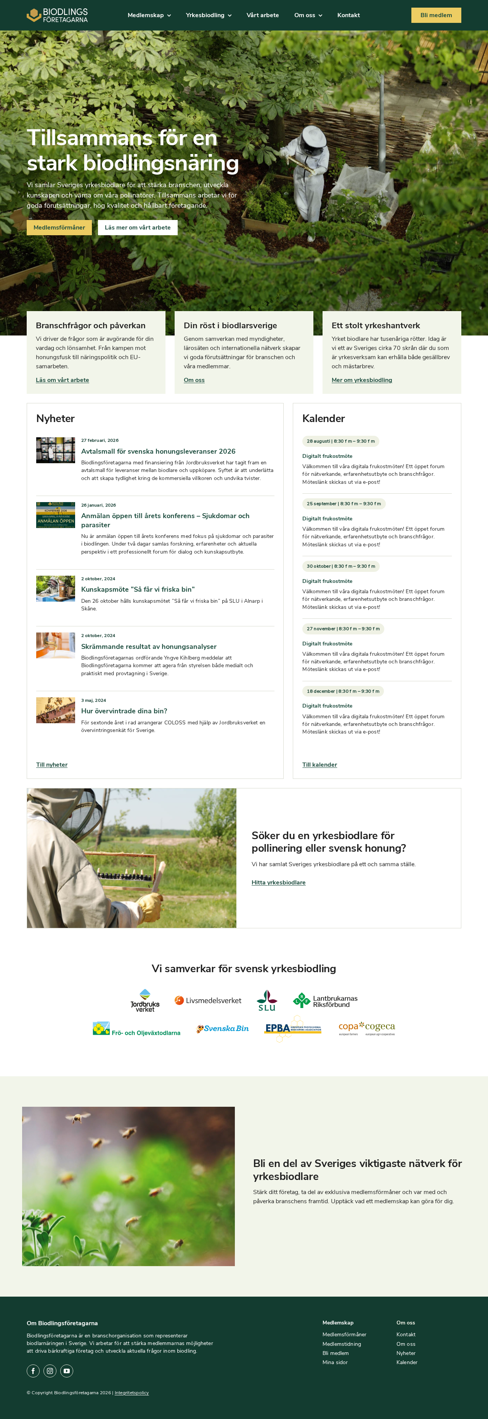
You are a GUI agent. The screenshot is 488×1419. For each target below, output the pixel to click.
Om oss (194, 380)
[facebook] (33, 1370)
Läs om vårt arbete (62, 380)
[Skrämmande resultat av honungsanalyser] (55, 637)
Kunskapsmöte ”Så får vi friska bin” (138, 589)
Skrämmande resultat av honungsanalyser (149, 646)
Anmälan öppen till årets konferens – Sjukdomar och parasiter (165, 520)
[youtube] (66, 1370)
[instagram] (49, 1370)
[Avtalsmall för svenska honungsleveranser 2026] (55, 442)
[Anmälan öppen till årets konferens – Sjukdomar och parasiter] (55, 507)
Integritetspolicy (132, 1393)
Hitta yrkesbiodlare (279, 882)
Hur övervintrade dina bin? (124, 711)
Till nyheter (51, 765)
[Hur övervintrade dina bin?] (55, 702)
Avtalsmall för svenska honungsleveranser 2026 (158, 451)
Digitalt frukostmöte (327, 456)
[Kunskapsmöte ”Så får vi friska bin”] (55, 580)
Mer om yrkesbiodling (362, 380)
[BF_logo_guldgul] (57, 11)
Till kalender (319, 765)
